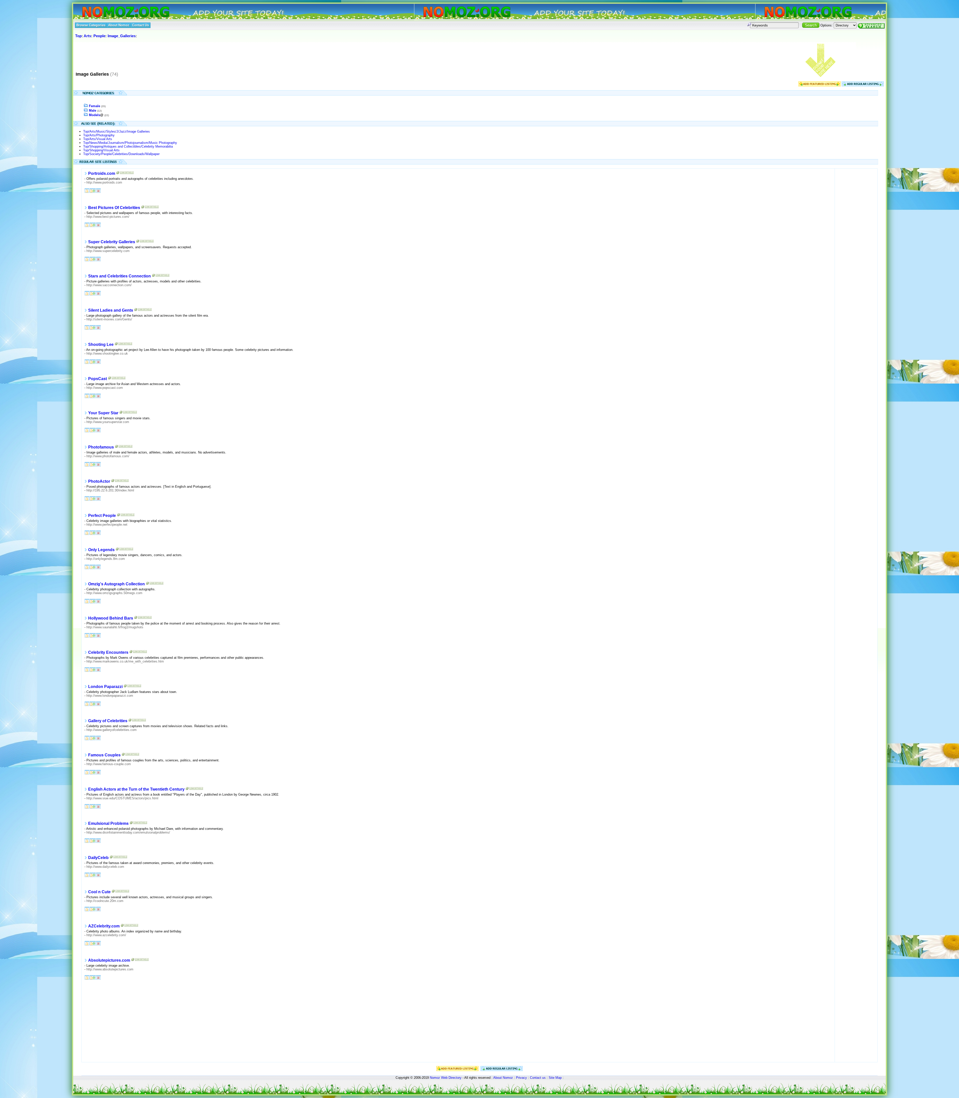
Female (94, 106)
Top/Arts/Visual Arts (97, 139)
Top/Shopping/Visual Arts (101, 150)
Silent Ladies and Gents (110, 310)
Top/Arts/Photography (99, 135)
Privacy (521, 1078)
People (99, 36)
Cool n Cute (99, 892)
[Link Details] (127, 174)
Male (92, 110)
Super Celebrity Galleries (111, 242)
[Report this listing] (98, 190)
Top (78, 36)
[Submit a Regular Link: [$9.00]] (863, 85)
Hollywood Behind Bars (110, 618)
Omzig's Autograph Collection (116, 584)
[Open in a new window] (118, 174)
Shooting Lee (101, 344)
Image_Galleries (122, 36)
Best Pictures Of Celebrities (114, 208)
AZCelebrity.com (104, 926)
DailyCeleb (98, 858)
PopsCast (97, 379)
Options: (826, 25)
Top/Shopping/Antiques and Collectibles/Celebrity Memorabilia (128, 146)
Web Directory (451, 1078)
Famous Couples (104, 755)
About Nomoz (503, 1078)
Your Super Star (103, 413)
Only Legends (101, 550)
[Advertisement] (165, 54)
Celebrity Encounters (108, 652)
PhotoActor (99, 481)
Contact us (538, 1078)
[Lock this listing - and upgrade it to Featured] (92, 190)
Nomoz (435, 1078)
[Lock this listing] (86, 190)
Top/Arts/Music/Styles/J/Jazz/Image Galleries (116, 131)
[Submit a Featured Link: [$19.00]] (819, 85)
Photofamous (101, 447)
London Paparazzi (105, 686)
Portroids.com (101, 173)
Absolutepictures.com (109, 960)
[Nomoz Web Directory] (116, 12)
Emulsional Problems (108, 823)
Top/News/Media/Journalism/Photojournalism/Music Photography (130, 143)
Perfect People (102, 515)
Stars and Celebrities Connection (119, 276)
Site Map (555, 1078)
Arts (87, 36)
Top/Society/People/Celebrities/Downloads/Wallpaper (121, 154)
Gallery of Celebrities (107, 721)
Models (94, 115)
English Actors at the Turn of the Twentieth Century (136, 789)
